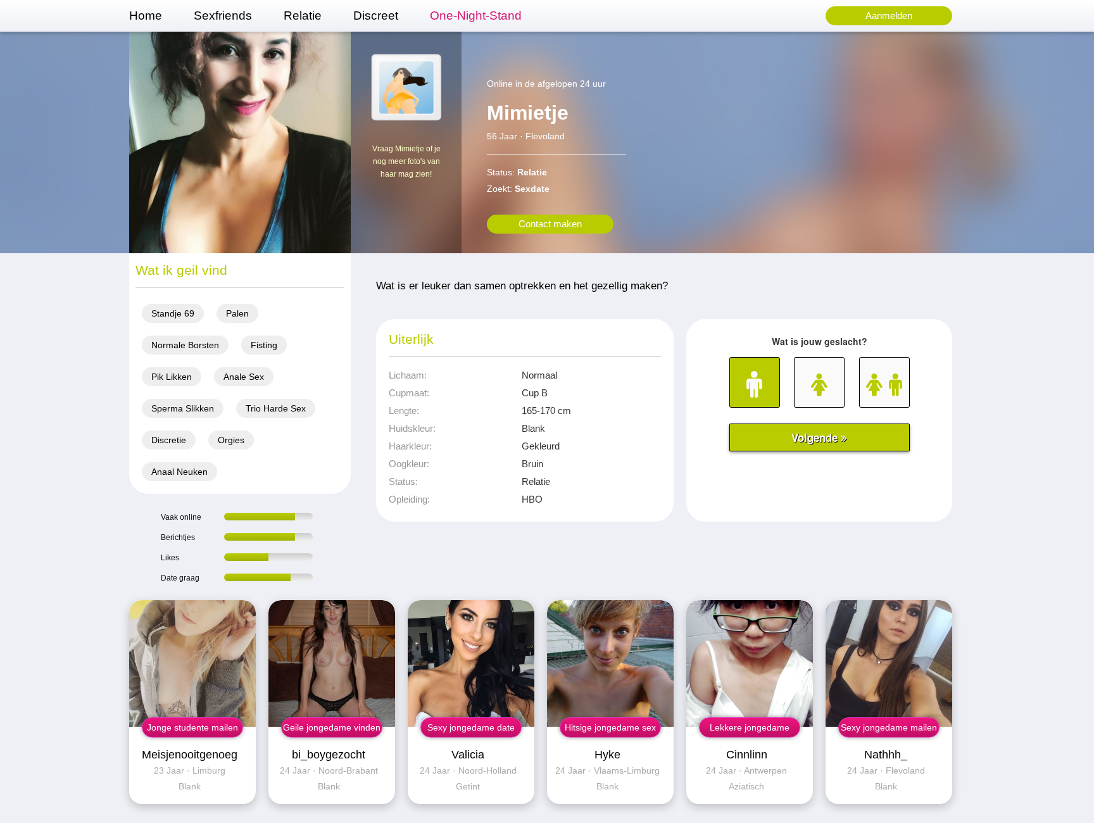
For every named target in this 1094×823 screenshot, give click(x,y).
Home (145, 15)
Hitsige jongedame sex (610, 727)
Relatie (303, 15)
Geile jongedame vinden (331, 727)
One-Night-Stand (476, 15)
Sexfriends (223, 15)
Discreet (375, 15)
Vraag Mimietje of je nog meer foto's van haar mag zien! (406, 161)
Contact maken (550, 223)
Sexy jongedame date (471, 727)
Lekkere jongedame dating (749, 730)
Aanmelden (888, 15)
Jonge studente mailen (192, 727)
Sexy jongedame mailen (889, 727)
